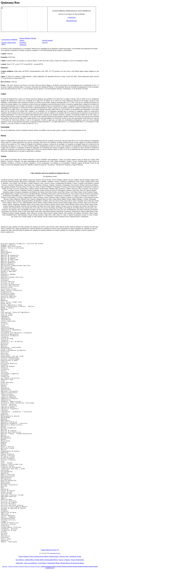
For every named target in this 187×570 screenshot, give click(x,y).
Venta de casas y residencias (67, 556)
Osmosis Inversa (39, 556)
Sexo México (20, 560)
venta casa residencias (30, 563)
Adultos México (30, 560)
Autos (31, 556)
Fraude (79, 556)
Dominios (10, 566)
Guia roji (52, 567)
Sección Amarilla (47, 40)
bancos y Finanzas (64, 560)
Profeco (22, 40)
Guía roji (45, 42)
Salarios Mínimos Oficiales (28, 38)
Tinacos (73, 560)
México (46, 556)
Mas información (71, 21)
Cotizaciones (72, 17)
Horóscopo (23, 45)
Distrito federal (54, 556)
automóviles (19, 563)
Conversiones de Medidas (9, 39)
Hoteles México (40, 560)
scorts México (42, 563)
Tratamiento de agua (55, 553)
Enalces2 (26, 556)
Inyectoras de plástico (77, 563)
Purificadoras (80, 560)
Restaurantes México (51, 560)
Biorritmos (23, 42)
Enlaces (21, 556)
